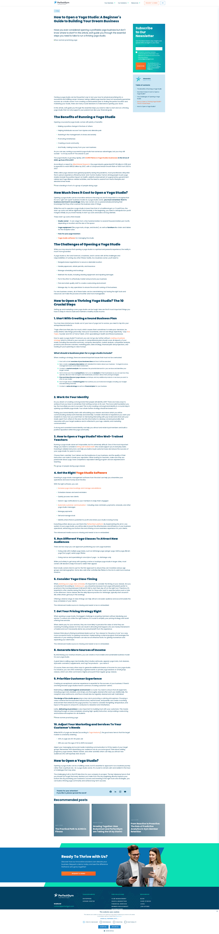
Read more (119, 916)
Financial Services (119, 904)
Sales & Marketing (119, 901)
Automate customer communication (72, 505)
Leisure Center (89, 901)
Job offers (144, 906)
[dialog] (109, 921)
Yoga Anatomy (94, 732)
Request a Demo (152, 3)
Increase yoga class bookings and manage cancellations (79, 488)
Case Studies (145, 901)
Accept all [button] (103, 926)
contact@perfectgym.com (146, 59)
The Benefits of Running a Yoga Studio (149, 89)
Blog (57, 11)
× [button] (217, 911)
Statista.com (79, 586)
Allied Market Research (81, 164)
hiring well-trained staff (85, 447)
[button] (109, 918)
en (163, 3)
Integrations (117, 909)
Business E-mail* (143, 46)
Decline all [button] (115, 926)
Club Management (119, 898)
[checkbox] (136, 52)
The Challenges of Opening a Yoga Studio (148, 98)
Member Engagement (120, 906)
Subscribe (141, 66)
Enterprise (87, 898)
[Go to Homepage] (61, 3)
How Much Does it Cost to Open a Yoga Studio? (148, 93)
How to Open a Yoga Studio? (146, 106)
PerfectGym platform (95, 524)
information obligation (153, 68)
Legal (142, 904)
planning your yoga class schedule (72, 584)
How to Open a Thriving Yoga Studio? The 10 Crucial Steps (149, 102)
